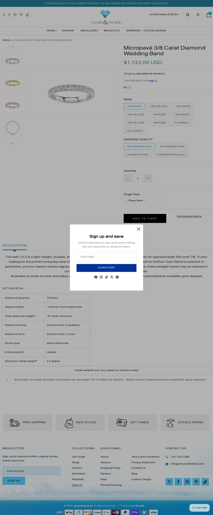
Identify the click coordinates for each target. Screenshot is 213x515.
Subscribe (106, 268)
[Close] (138, 229)
